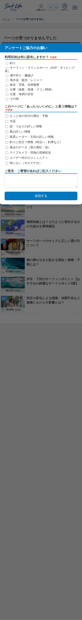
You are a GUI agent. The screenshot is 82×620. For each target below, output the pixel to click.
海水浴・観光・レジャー (25, 80)
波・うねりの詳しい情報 (25, 126)
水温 (12, 121)
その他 (14, 98)
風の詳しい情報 (19, 131)
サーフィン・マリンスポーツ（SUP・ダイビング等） (40, 69)
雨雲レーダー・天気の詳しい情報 (31, 136)
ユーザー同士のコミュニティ (28, 157)
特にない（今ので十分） (25, 163)
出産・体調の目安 (21, 94)
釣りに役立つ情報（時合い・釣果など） (36, 142)
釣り (12, 63)
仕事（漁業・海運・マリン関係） (31, 89)
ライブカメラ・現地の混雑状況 (30, 152)
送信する (41, 196)
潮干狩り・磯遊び (21, 75)
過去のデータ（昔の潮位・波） (30, 147)
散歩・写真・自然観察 (24, 84)
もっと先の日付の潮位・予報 (28, 116)
